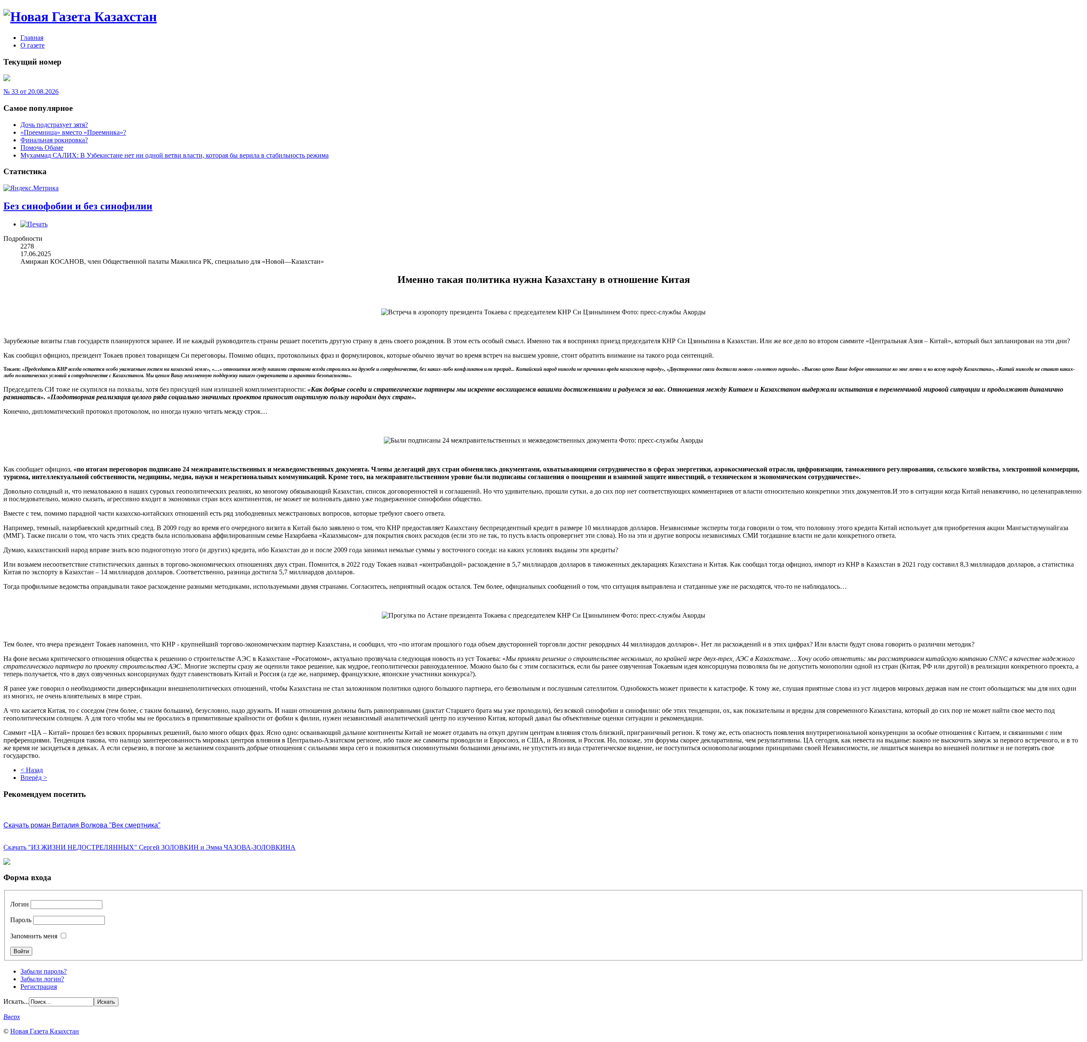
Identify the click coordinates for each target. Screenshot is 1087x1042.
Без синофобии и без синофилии (77, 206)
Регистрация (38, 986)
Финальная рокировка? (54, 140)
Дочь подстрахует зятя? (54, 124)
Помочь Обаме (41, 147)
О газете (32, 45)
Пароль (20, 919)
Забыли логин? (42, 979)
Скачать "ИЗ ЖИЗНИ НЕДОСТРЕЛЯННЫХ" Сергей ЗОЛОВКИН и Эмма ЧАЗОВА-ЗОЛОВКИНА (149, 847)
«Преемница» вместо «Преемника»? (73, 132)
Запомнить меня (33, 936)
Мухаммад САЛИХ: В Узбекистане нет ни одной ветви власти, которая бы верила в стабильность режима (174, 155)
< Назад (31, 770)
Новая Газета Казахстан (44, 1031)
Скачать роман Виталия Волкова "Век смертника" (82, 825)
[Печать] (34, 224)
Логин (19, 904)
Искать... (16, 1001)
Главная (31, 37)
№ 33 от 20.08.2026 (31, 91)
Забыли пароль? (43, 971)
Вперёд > (33, 777)
